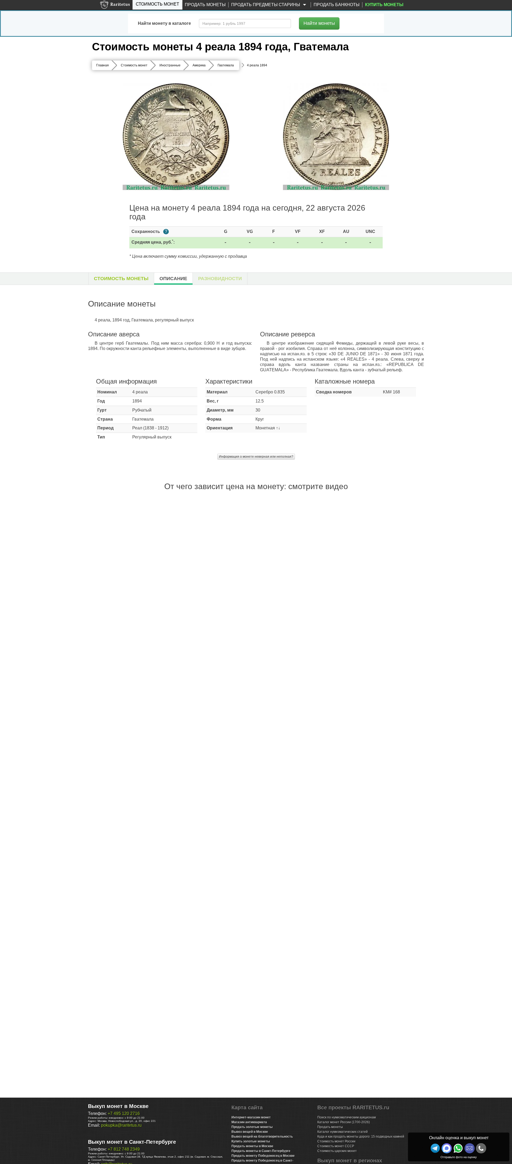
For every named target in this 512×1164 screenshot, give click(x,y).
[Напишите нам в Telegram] (435, 1148)
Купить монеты (384, 4)
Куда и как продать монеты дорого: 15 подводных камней (360, 1136)
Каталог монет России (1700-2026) (343, 1122)
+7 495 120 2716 (124, 1113)
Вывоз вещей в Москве (249, 1132)
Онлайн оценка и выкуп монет (459, 1137)
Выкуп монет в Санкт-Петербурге (132, 1142)
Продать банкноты (336, 4)
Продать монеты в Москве (252, 1146)
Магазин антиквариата (249, 1122)
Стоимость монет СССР (335, 1146)
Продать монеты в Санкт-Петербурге (260, 1151)
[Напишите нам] (447, 1148)
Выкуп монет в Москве (118, 1106)
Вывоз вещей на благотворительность (262, 1136)
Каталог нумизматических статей (342, 1132)
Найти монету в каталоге (164, 23)
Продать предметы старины (266, 4)
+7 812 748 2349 (124, 1149)
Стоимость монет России (336, 1141)
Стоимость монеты (121, 278)
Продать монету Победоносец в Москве (263, 1156)
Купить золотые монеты (250, 1141)
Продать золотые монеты (252, 1127)
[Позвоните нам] (481, 1148)
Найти (319, 23)
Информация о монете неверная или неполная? (256, 456)
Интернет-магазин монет (251, 1117)
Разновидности (220, 278)
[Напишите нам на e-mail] (470, 1148)
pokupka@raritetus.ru (121, 1125)
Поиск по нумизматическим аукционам (346, 1117)
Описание (173, 278)
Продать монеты (205, 4)
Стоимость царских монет (337, 1151)
